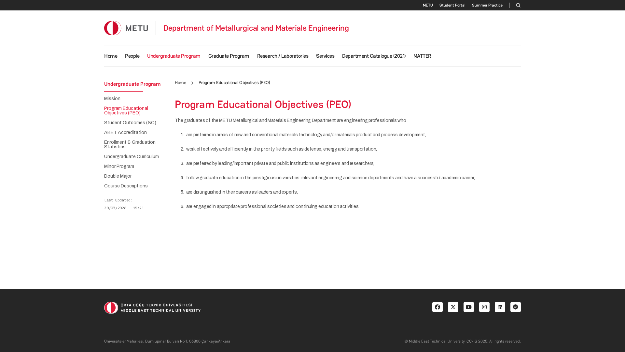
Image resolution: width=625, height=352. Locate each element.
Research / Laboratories (283, 55)
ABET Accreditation (125, 132)
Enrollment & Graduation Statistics (130, 144)
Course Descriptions (126, 186)
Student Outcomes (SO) (130, 123)
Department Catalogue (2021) (374, 55)
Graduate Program (228, 55)
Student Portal (452, 5)
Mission (112, 98)
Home (110, 55)
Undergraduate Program (174, 55)
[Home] (126, 27)
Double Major (118, 176)
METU (428, 5)
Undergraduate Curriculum (131, 156)
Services (325, 55)
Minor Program (119, 166)
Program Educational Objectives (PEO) (126, 110)
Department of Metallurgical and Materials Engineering (256, 28)
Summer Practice (487, 5)
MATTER (422, 55)
